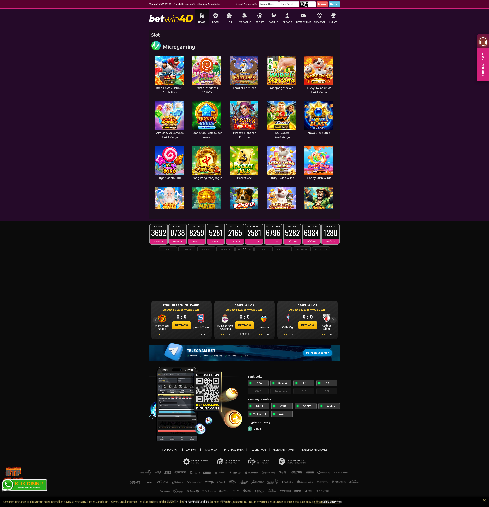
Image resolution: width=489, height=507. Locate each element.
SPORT (260, 22)
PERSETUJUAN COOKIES (314, 449)
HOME (201, 22)
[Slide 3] (246, 334)
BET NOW (181, 325)
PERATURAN (211, 449)
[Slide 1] (240, 334)
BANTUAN (191, 449)
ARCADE (287, 22)
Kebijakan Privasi (332, 501)
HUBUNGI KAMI (258, 449)
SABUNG (273, 22)
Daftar (334, 4)
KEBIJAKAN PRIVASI (283, 449)
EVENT (333, 22)
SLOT (229, 22)
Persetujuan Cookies (197, 501)
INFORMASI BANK (233, 449)
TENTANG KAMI (170, 449)
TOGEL (215, 22)
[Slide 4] (248, 334)
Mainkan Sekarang (317, 353)
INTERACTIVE (303, 22)
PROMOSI (319, 22)
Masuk (322, 4)
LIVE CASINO (244, 22)
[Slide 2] (243, 334)
